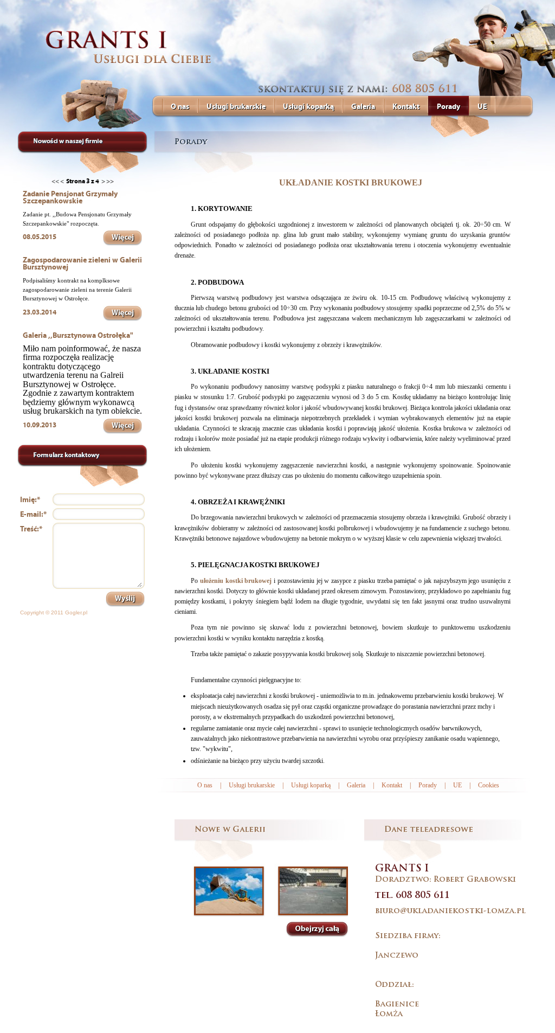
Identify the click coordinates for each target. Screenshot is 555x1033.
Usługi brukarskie (252, 785)
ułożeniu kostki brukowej (236, 581)
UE (457, 785)
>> (110, 181)
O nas (204, 785)
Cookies (488, 785)
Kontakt (392, 785)
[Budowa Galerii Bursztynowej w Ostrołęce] (313, 891)
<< (55, 181)
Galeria (356, 785)
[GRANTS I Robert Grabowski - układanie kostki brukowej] (135, 47)
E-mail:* (33, 514)
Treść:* (31, 529)
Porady (427, 785)
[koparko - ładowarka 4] (229, 891)
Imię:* (30, 499)
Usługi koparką (311, 785)
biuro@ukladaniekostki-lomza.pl (450, 911)
